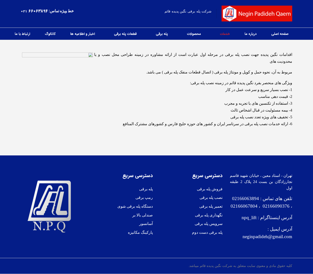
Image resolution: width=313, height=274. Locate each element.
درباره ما (251, 34)
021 (24, 11)
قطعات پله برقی (125, 34)
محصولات (194, 34)
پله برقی (162, 34)
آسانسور (146, 224)
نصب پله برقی (211, 197)
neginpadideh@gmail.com (267, 236)
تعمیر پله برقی (211, 206)
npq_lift (249, 217)
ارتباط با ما (22, 34)
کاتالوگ (50, 34)
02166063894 (245, 198)
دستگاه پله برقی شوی (135, 206)
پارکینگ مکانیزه (140, 232)
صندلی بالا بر (142, 215)
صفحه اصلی (280, 34)
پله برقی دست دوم (207, 232)
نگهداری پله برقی (209, 215)
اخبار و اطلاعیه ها (82, 34)
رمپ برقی (144, 197)
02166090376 (275, 206)
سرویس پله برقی (209, 224)
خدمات (225, 34)
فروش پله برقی (210, 189)
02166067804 (244, 206)
